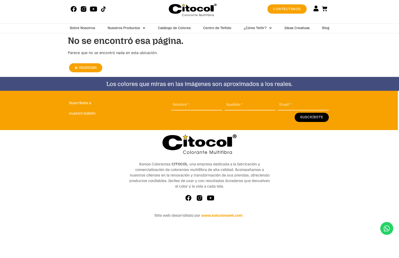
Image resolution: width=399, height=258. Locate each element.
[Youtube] (93, 9)
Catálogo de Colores (174, 28)
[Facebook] (74, 9)
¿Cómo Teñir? (255, 28)
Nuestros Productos (124, 28)
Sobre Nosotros (82, 28)
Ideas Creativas (297, 28)
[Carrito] (324, 9)
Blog (325, 28)
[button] (85, 67)
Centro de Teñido (217, 28)
